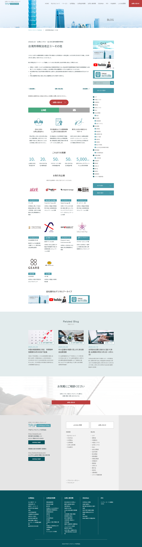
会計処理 (97, 118)
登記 (97, 115)
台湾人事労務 (92, 3)
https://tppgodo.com (34, 434)
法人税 (48, 516)
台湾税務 (70, 442)
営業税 (98, 142)
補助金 (96, 105)
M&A (96, 110)
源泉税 (98, 139)
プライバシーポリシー (73, 480)
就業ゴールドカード (33, 506)
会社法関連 (97, 113)
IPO (107, 3)
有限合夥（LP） (31, 504)
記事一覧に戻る (59, 88)
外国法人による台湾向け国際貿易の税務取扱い (52, 509)
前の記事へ (32, 88)
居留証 (96, 163)
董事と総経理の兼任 (69, 504)
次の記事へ (85, 88)
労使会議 (66, 522)
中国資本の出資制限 (33, 514)
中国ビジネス (98, 99)
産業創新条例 (49, 512)
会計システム (99, 123)
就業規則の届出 (68, 516)
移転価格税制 (49, 502)
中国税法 (97, 102)
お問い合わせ (135, 3)
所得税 (48, 520)
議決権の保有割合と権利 (89, 506)
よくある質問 (122, 3)
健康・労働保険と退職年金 (70, 524)
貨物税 (98, 129)
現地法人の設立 (32, 516)
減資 (84, 514)
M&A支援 (85, 516)
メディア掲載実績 (99, 176)
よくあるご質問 (77, 425)
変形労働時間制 (68, 518)
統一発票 (98, 136)
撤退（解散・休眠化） (33, 520)
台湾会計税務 (81, 3)
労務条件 (97, 160)
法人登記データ (32, 502)
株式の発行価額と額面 (88, 510)
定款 (29, 510)
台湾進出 (72, 3)
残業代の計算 (67, 508)
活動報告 (97, 174)
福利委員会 (67, 506)
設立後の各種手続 (32, 518)
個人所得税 (99, 144)
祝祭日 (96, 171)
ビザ (96, 97)
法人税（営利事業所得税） (102, 147)
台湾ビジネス (98, 107)
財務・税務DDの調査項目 (89, 518)
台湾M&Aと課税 (87, 502)
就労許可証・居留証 (33, 508)
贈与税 (48, 506)
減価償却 (98, 121)
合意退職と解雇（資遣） (70, 514)
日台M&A (101, 3)
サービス (64, 3)
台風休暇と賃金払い (69, 520)
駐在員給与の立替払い (70, 502)
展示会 (96, 168)
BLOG (93, 432)
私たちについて (55, 3)
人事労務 (98, 158)
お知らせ (97, 166)
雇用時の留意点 (68, 528)
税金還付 (98, 131)
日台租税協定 (99, 152)
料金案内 (113, 3)
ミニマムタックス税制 (51, 531)
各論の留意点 (86, 504)
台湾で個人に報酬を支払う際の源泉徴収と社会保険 (70, 531)
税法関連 (97, 126)
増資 (84, 508)
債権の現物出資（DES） (88, 512)
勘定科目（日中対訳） (33, 526)
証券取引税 (99, 134)
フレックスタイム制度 (69, 526)
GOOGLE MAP (36, 442)
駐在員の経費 (49, 504)
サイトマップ (70, 483)
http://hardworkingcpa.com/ (37, 453)
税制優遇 (97, 150)
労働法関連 (97, 155)
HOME (47, 3)
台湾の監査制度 (32, 512)
